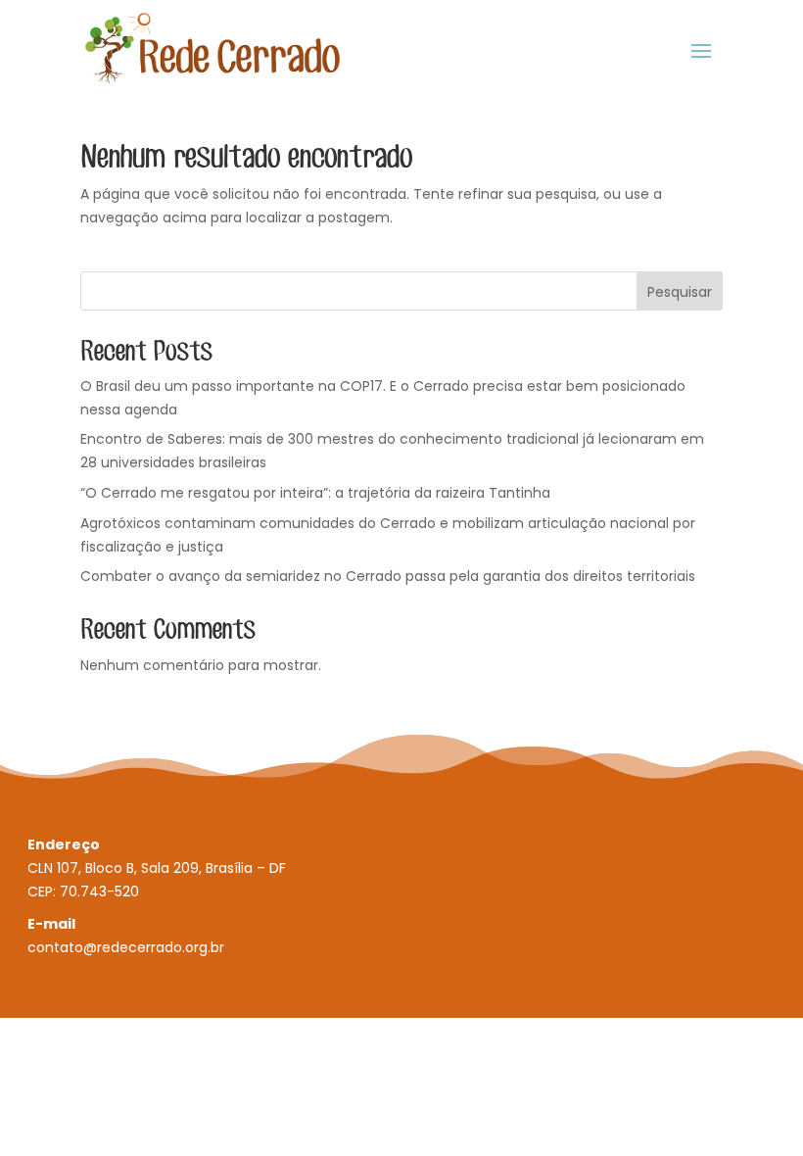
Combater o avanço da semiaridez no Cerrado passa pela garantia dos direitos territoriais (387, 576)
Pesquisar (679, 292)
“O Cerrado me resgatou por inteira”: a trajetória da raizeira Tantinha (315, 493)
